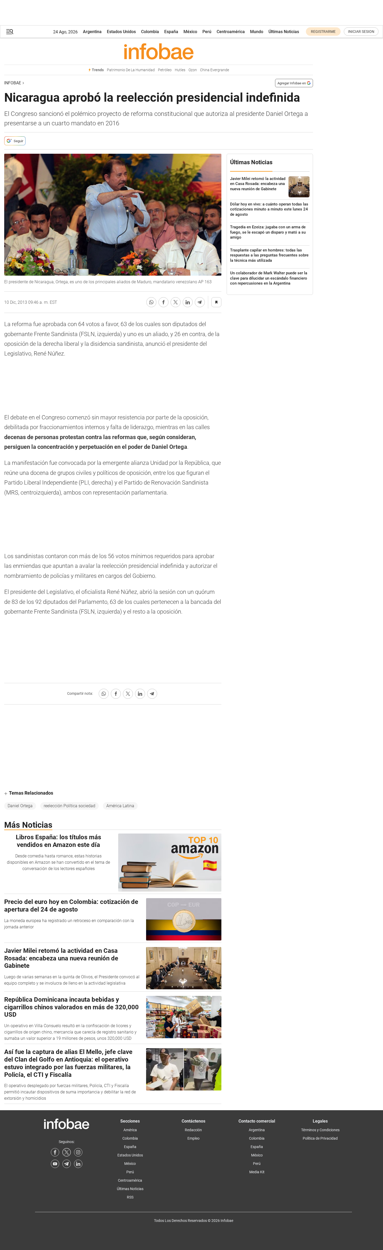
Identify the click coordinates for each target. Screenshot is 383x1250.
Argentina (92, 31)
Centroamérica (231, 31)
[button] (9, 31)
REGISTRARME (323, 31)
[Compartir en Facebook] (163, 302)
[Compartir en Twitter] (176, 302)
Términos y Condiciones (320, 1130)
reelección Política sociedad (69, 805)
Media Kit (257, 1172)
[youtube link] (55, 1164)
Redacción (193, 1130)
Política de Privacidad (320, 1138)
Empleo (193, 1138)
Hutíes (180, 70)
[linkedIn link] (78, 1164)
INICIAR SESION (361, 31)
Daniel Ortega (20, 805)
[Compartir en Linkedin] (188, 302)
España (171, 31)
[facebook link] (55, 1152)
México (190, 31)
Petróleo (165, 70)
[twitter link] (66, 1152)
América (130, 1130)
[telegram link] (66, 1164)
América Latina (120, 805)
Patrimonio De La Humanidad (131, 70)
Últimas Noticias (283, 31)
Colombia (150, 31)
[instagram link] (78, 1152)
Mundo (256, 31)
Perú (206, 31)
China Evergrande (214, 70)
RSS (130, 1197)
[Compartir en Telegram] (200, 302)
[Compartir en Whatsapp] (151, 302)
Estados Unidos (121, 31)
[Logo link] (158, 51)
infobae (12, 82)
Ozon (192, 70)
